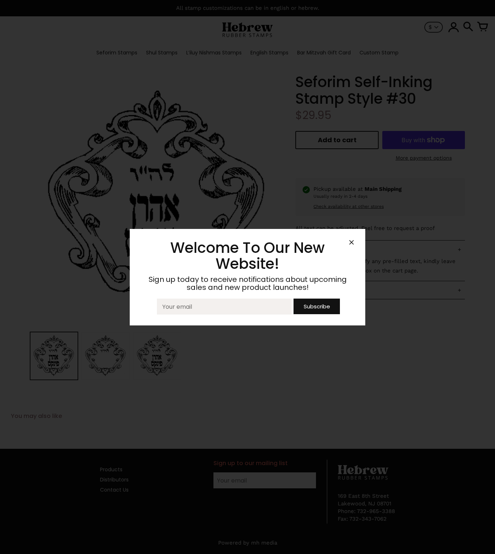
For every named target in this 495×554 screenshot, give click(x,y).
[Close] (351, 243)
